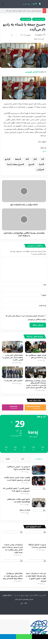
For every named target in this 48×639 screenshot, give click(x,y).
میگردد (40, 170)
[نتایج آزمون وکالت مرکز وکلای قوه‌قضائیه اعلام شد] (38, 502)
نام (44, 284)
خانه (25, 603)
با (42, 159)
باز (34, 159)
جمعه (17, 159)
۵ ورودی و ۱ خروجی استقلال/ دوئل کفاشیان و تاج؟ (18, 468)
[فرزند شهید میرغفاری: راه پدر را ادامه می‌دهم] (35, 347)
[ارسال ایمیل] (34, 35)
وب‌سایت (42, 305)
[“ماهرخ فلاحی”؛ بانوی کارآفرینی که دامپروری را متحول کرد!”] (38, 491)
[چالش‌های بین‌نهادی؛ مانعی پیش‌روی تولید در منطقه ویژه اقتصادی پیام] (12, 565)
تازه (22, 459)
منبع (44, 151)
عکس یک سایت (38, 19)
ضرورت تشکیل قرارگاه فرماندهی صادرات (37, 546)
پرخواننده (39, 459)
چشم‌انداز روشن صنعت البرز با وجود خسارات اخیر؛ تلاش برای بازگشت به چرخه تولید (12, 548)
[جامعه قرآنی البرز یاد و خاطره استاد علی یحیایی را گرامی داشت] (12, 347)
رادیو (7, 159)
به (26, 159)
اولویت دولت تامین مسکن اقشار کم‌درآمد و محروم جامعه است (17, 479)
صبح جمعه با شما (15, 164)
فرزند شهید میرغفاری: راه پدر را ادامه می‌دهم (36, 356)
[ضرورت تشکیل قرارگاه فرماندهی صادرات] (35, 536)
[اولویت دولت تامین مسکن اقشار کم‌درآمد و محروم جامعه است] (38, 480)
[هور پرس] (32, 4)
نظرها (8, 459)
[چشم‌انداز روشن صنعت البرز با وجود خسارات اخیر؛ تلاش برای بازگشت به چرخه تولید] (12, 536)
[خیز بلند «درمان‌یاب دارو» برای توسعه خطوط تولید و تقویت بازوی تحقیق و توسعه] (35, 565)
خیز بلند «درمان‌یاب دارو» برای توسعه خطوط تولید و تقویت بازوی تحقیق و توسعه (36, 577)
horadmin (38, 35)
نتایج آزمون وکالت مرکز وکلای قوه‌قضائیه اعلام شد (18, 500)
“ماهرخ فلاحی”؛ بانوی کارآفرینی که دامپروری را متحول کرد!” (16, 490)
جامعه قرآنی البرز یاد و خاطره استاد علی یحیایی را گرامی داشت (12, 357)
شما (41, 164)
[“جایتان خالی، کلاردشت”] (12, 372)
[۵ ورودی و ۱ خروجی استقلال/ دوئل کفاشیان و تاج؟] (38, 470)
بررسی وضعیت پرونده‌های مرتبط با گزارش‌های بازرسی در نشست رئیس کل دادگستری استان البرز (35, 384)
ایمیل (43, 295)
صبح (31, 164)
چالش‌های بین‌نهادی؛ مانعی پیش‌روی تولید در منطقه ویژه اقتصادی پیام (13, 576)
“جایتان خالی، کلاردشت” (13, 380)
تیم (22, 603)
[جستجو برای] (45, 5)
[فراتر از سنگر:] (38, 513)
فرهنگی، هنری (25, 19)
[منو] (3, 5)
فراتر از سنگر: (24, 510)
